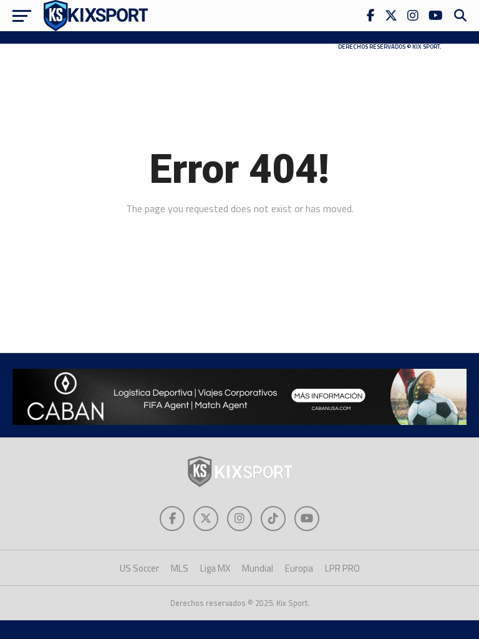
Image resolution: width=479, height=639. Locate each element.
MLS (179, 568)
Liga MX (215, 568)
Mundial (257, 568)
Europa (299, 568)
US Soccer (139, 568)
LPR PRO (342, 568)
